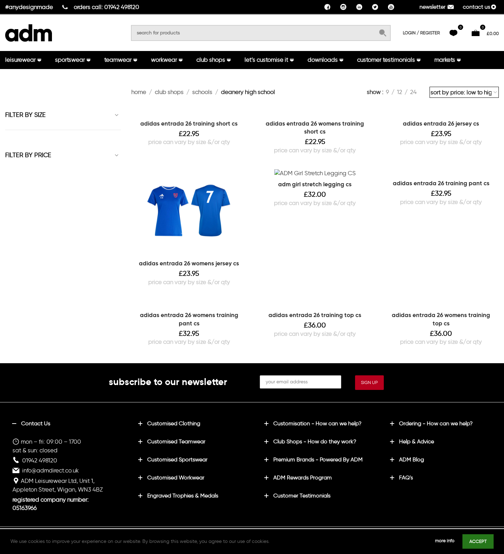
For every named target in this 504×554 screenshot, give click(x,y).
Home (138, 91)
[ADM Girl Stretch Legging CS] (315, 173)
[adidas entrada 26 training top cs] (315, 304)
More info (445, 540)
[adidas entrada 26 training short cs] (189, 112)
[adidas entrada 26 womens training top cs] (441, 304)
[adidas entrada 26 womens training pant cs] (189, 304)
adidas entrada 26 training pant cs (441, 183)
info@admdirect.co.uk (50, 470)
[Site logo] (28, 31)
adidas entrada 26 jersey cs (441, 123)
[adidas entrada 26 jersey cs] (441, 112)
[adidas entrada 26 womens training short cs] (315, 112)
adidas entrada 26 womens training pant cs (189, 319)
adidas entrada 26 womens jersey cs (189, 263)
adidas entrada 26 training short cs (189, 123)
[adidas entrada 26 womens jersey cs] (189, 212)
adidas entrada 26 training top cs (314, 315)
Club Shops (169, 91)
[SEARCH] (383, 33)
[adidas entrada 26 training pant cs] (441, 172)
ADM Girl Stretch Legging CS (315, 184)
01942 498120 (39, 460)
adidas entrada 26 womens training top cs (441, 319)
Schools (202, 91)
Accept (478, 541)
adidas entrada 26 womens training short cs (315, 128)
